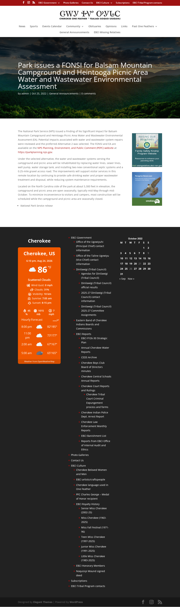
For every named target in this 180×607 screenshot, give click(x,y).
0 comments (88, 93)
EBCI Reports (83, 334)
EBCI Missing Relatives (107, 32)
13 (135, 258)
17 (121, 263)
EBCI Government (47, 3)
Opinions (111, 26)
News (22, 26)
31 (121, 274)
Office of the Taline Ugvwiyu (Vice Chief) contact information (92, 260)
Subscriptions (123, 3)
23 (149, 263)
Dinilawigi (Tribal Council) (91, 269)
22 (144, 263)
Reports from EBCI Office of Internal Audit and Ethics (95, 445)
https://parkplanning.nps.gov (35, 152)
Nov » (131, 278)
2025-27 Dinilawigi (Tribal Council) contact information (96, 297)
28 (140, 268)
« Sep (122, 278)
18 (126, 263)
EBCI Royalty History (87, 504)
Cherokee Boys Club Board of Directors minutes (93, 367)
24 (121, 268)
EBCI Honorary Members (90, 565)
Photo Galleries (71, 3)
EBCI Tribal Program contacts (147, 3)
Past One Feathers (143, 26)
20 (135, 263)
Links (124, 26)
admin (25, 93)
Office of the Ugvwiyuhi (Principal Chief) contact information (90, 246)
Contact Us (87, 3)
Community (73, 26)
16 (149, 258)
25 (126, 268)
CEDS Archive (89, 357)
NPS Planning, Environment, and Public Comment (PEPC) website (75, 148)
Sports (34, 26)
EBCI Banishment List (93, 435)
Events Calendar (52, 26)
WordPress (76, 602)
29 (144, 268)
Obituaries (94, 26)
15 (144, 258)
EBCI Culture (102, 3)
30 (149, 268)
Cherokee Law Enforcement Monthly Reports (94, 426)
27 (135, 268)
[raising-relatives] (147, 166)
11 (126, 258)
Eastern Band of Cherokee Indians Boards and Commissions (91, 324)
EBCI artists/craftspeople (90, 479)
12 (130, 258)
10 (121, 258)
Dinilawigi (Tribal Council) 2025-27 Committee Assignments (96, 310)
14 (140, 258)
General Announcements (74, 32)
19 (130, 263)
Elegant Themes (42, 602)
